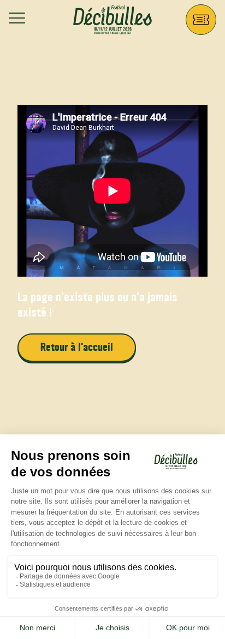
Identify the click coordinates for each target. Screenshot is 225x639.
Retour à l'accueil (76, 347)
